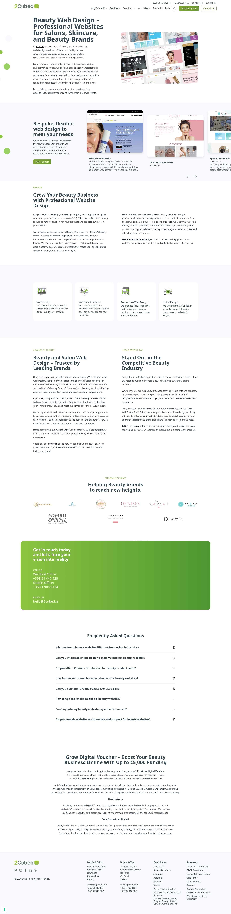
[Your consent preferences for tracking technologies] (4, 909)
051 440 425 (211, 3)
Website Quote (189, 8)
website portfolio (46, 377)
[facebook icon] (25, 870)
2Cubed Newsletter (196, 889)
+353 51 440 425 (95, 887)
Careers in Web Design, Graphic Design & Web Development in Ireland (165, 901)
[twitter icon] (15, 870)
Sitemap (191, 885)
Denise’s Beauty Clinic (161, 162)
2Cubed (40, 46)
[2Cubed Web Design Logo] (26, 6)
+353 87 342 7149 (95, 891)
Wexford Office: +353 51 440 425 (45, 576)
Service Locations (162, 870)
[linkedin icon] (30, 870)
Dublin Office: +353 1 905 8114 (45, 585)
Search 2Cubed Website (199, 892)
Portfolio (157, 877)
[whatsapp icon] (35, 870)
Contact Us (208, 8)
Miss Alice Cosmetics (100, 158)
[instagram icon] (20, 870)
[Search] (174, 8)
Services (157, 881)
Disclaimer (192, 877)
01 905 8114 (197, 3)
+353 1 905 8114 (128, 887)
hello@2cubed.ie (181, 3)
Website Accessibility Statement (197, 897)
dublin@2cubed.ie (129, 884)
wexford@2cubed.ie (97, 884)
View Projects (42, 161)
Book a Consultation (162, 3)
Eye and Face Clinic (220, 158)
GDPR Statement (195, 870)
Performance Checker (164, 889)
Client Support (194, 881)
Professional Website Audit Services (167, 893)
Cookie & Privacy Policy (198, 874)
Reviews (157, 885)
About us (158, 874)
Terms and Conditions (198, 866)
